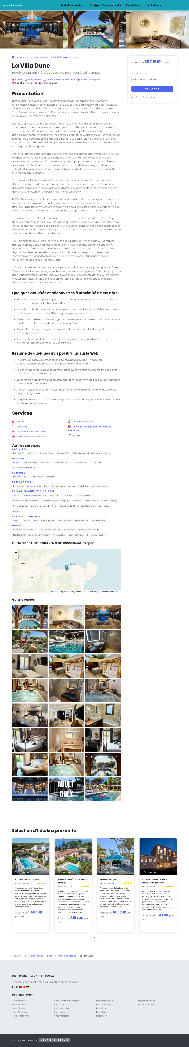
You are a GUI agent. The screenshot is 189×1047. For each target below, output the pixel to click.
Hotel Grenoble (62, 1008)
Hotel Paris (101, 1012)
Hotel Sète (101, 1015)
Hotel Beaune (19, 1008)
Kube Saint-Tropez (27, 879)
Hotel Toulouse (146, 1004)
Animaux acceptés (90, 79)
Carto (72, 591)
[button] (94, 46)
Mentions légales (55, 1040)
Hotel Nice (101, 1008)
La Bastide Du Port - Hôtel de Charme (154, 881)
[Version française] (13, 988)
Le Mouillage (108, 879)
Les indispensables (71, 5)
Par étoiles (132, 5)
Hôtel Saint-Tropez (33, 955)
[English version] (17, 988)
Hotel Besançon (20, 1012)
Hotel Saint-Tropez (12, 5)
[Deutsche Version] (27, 988)
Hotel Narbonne (104, 1004)
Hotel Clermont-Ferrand (66, 1000)
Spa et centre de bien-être (61, 79)
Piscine (18, 79)
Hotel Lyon (59, 1012)
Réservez (152, 89)
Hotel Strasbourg (146, 1000)
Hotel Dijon (59, 1004)
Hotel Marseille (61, 1015)
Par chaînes (152, 5)
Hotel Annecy (19, 1000)
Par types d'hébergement (104, 5)
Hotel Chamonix (20, 1015)
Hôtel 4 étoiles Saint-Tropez (61, 955)
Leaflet (55, 591)
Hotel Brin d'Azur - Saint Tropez (72, 881)
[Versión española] (20, 988)
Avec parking (34, 79)
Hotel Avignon (19, 1004)
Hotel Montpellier (105, 1000)
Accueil (16, 955)
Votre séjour (139, 73)
